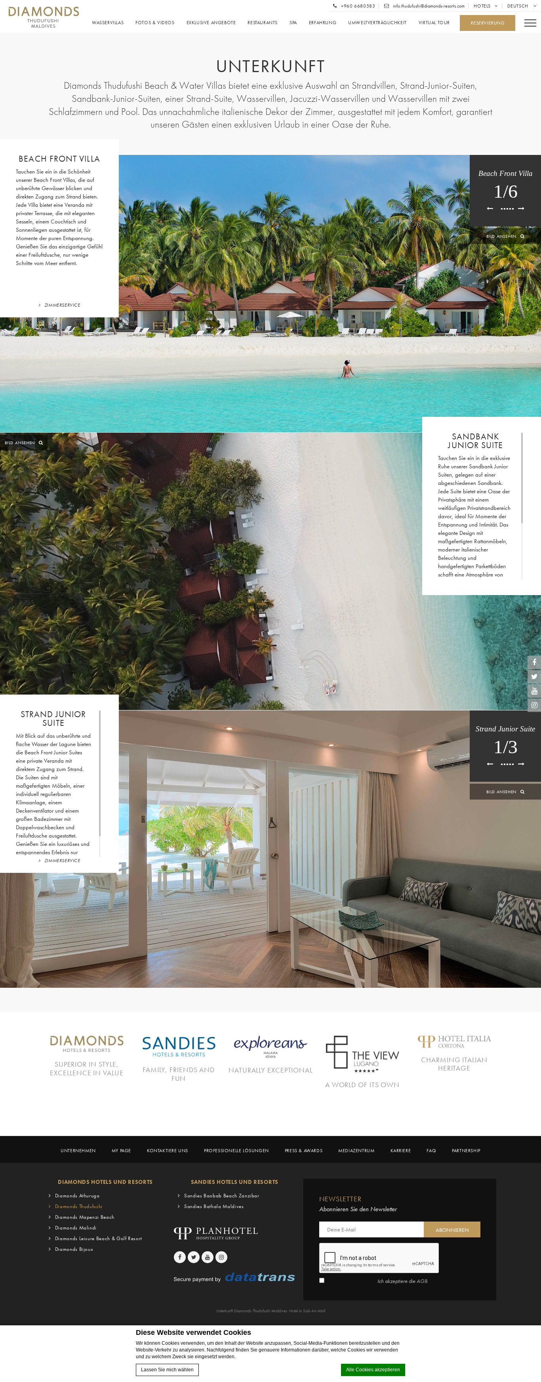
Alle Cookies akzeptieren (373, 1369)
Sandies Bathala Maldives (214, 1206)
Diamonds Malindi (76, 1227)
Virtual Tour (434, 23)
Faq (431, 1151)
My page (121, 1151)
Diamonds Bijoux (74, 1249)
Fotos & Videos (154, 23)
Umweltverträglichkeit (377, 23)
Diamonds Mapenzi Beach (84, 1217)
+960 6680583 (357, 6)
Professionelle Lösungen (236, 1151)
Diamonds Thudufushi (79, 1206)
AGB (422, 1281)
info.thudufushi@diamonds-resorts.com (428, 6)
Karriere (401, 1151)
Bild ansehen (501, 236)
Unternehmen (78, 1151)
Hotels (482, 6)
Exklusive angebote (211, 23)
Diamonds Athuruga (77, 1195)
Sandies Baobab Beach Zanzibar (221, 1195)
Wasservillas (108, 23)
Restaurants (263, 23)
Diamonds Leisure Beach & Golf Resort (98, 1238)
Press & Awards (303, 1151)
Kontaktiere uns (167, 1151)
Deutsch (518, 6)
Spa (293, 23)
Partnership (466, 1151)
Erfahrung (322, 23)
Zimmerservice (62, 305)
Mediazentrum (356, 1151)
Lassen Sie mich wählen (167, 1369)
